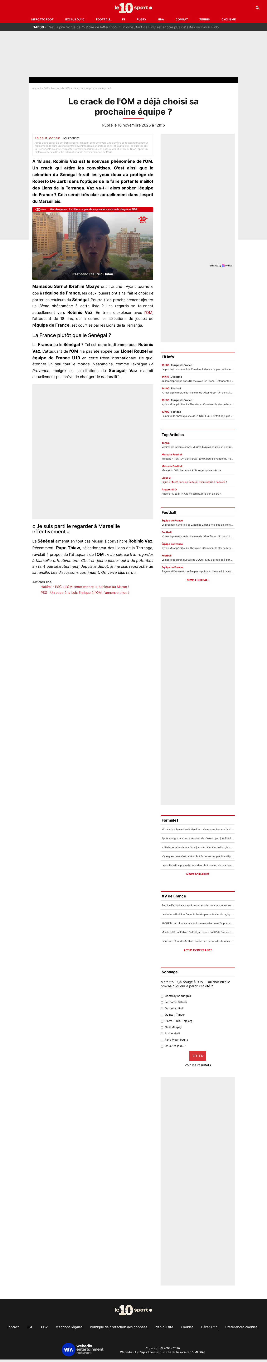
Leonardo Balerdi (176, 1002)
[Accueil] (133, 8)
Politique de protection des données (118, 1327)
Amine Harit (172, 1033)
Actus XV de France (198, 950)
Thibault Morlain (47, 138)
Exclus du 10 (74, 19)
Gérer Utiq (209, 1327)
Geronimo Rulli (174, 1008)
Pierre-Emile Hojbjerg (179, 1020)
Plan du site (164, 1327)
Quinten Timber (175, 1014)
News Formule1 (197, 874)
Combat (182, 19)
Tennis (204, 19)
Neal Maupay (173, 1027)
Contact (12, 1327)
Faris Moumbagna (176, 1039)
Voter (197, 1056)
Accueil (36, 88)
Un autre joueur (175, 1045)
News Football (197, 580)
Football (103, 19)
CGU (30, 1327)
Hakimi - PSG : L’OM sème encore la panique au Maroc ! (85, 587)
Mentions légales (68, 1327)
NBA (161, 19)
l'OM (148, 312)
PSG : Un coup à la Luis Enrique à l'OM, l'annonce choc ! (85, 592)
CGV (44, 1327)
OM (46, 88)
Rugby (141, 19)
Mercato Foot (42, 19)
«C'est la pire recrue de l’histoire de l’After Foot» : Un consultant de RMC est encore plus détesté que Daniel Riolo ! (126, 26)
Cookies (187, 1327)
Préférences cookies (241, 1327)
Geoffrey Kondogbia (178, 995)
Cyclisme (229, 19)
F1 (123, 19)
